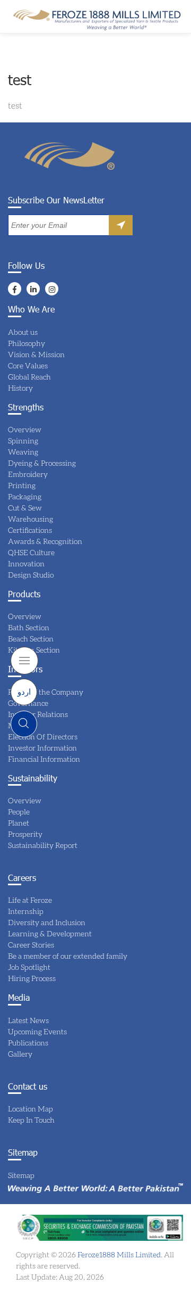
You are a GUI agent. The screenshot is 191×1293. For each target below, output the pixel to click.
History (20, 387)
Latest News (28, 1020)
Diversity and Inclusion (46, 922)
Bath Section (28, 627)
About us (23, 331)
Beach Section (31, 638)
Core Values (28, 365)
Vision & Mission (36, 354)
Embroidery (28, 474)
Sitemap (21, 1175)
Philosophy (26, 343)
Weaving (23, 451)
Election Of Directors (42, 736)
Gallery (20, 1053)
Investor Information (42, 747)
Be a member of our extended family (67, 955)
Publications (28, 1042)
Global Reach (29, 376)
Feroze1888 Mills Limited (118, 1254)
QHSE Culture (31, 552)
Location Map (30, 1108)
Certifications (30, 529)
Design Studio (31, 574)
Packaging (24, 496)
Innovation (26, 563)
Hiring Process (32, 978)
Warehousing (30, 518)
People (19, 811)
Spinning (23, 440)
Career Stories (31, 944)
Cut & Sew (25, 507)
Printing (22, 485)
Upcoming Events (37, 1031)
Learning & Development (50, 933)
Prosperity (25, 833)
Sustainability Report (42, 845)
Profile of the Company (45, 691)
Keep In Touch (31, 1119)
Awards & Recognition (45, 541)
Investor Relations (38, 714)
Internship (26, 911)
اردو (24, 691)
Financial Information (44, 758)
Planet (18, 822)
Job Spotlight (29, 966)
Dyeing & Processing (42, 462)
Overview (24, 429)
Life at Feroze (30, 899)
